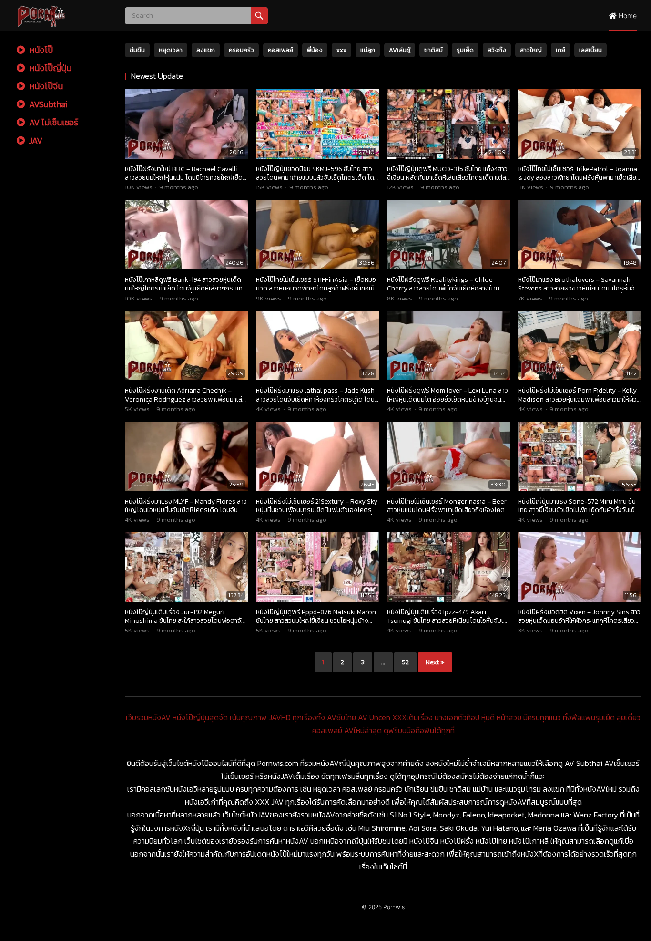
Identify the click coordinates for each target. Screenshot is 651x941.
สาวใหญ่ (531, 49)
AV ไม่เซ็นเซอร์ (52, 122)
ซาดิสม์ (433, 49)
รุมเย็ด (465, 49)
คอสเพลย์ (280, 49)
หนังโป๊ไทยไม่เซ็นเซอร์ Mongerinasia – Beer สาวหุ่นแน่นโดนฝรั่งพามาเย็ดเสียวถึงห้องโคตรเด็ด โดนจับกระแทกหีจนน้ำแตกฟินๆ (448, 510)
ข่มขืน (137, 49)
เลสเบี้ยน (590, 49)
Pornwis (394, 906)
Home (627, 15)
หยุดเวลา (171, 49)
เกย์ (560, 49)
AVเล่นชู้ (399, 49)
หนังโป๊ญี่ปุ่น (49, 68)
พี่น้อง (315, 49)
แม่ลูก (367, 49)
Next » (435, 662)
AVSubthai (47, 104)
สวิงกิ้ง (497, 49)
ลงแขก (205, 49)
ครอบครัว (241, 49)
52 (405, 662)
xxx (341, 49)
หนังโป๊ (40, 49)
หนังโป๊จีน (45, 86)
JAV (34, 140)
